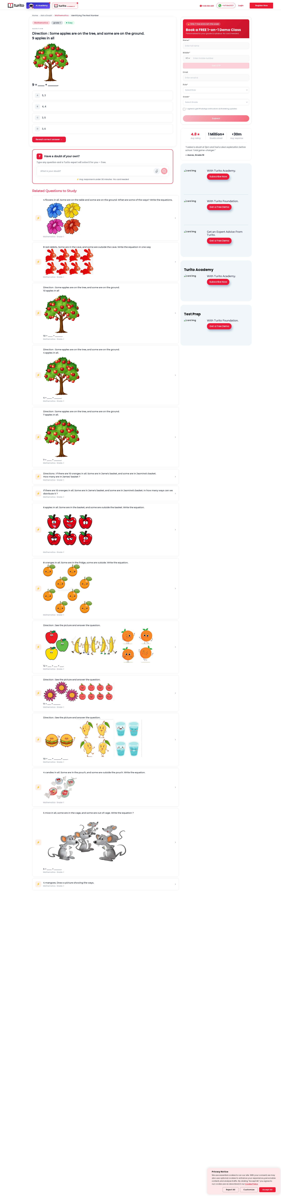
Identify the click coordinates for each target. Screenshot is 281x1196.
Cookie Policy (251, 1184)
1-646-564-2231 (208, 6)
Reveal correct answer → (49, 139)
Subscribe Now (218, 176)
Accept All (267, 1189)
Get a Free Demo (219, 207)
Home (35, 15)
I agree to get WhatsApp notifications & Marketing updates (211, 108)
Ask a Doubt (46, 15)
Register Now (261, 5)
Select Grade (191, 102)
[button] (102, 95)
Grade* (186, 96)
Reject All (230, 1189)
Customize (248, 1189)
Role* (185, 84)
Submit (216, 118)
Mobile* (186, 52)
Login (240, 5)
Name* (186, 40)
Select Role (190, 89)
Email (185, 72)
